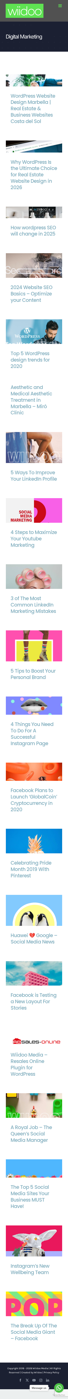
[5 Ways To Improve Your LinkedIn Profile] (34, 460)
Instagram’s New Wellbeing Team (34, 1247)
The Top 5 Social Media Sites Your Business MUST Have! (30, 1196)
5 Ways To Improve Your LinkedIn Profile (34, 454)
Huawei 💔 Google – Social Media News (34, 917)
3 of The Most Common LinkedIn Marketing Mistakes (34, 586)
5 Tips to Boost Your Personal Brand (34, 652)
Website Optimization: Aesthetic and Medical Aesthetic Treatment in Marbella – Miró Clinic (31, 393)
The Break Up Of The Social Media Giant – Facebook (34, 1313)
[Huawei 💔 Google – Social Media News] (34, 923)
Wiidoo (38, 1372)
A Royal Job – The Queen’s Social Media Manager (34, 1115)
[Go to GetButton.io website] (59, 1395)
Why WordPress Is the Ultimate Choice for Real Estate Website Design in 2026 (34, 175)
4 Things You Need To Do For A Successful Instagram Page (32, 734)
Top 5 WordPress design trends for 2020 (34, 341)
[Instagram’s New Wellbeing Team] (34, 1253)
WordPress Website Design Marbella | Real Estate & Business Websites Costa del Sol (33, 109)
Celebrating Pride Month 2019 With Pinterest (34, 851)
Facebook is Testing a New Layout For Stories (34, 983)
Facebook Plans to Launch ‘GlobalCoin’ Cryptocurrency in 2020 (34, 800)
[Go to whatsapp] (59, 1388)
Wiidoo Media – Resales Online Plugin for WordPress (29, 1064)
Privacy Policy (51, 1372)
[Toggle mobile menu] (60, 6)
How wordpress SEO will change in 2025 (33, 230)
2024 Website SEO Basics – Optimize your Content (34, 275)
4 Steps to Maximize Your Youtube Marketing (34, 520)
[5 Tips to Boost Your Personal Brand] (34, 658)
